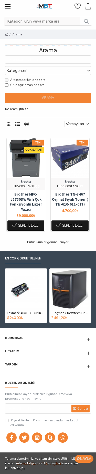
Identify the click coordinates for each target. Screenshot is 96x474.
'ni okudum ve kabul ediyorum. (44, 422)
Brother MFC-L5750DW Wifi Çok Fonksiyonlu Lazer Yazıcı (26, 202)
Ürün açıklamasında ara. (27, 85)
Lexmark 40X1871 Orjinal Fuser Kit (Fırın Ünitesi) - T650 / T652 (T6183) (26, 313)
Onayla (84, 458)
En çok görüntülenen (23, 258)
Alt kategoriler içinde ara (27, 80)
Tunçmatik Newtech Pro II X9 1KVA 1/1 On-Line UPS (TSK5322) (70, 313)
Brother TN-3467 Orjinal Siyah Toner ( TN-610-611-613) (70, 199)
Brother (26, 182)
